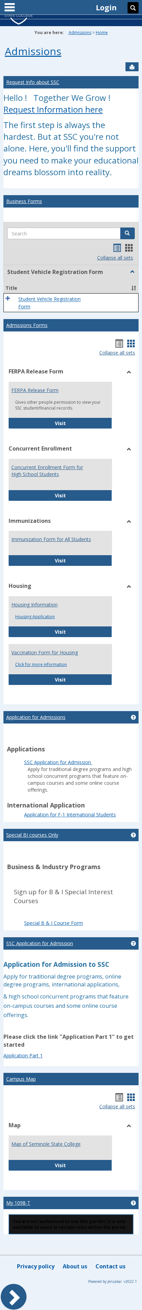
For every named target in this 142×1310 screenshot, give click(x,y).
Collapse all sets (115, 257)
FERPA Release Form (35, 390)
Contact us (110, 1266)
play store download (103, 757)
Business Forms (24, 201)
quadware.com (30, 757)
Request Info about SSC (32, 82)
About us (75, 1266)
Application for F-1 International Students (70, 814)
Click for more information (41, 664)
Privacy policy (35, 1266)
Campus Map (21, 1079)
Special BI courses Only (32, 835)
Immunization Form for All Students (51, 539)
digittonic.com (64, 757)
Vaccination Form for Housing (44, 652)
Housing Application (35, 617)
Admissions (80, 32)
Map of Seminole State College (46, 1144)
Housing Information (34, 604)
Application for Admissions (35, 717)
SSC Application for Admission (58, 762)
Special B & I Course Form (53, 923)
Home (102, 32)
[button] (127, 233)
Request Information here (53, 109)
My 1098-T (18, 1203)
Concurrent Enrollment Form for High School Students (47, 470)
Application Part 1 (23, 1055)
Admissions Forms (27, 325)
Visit (83, 423)
